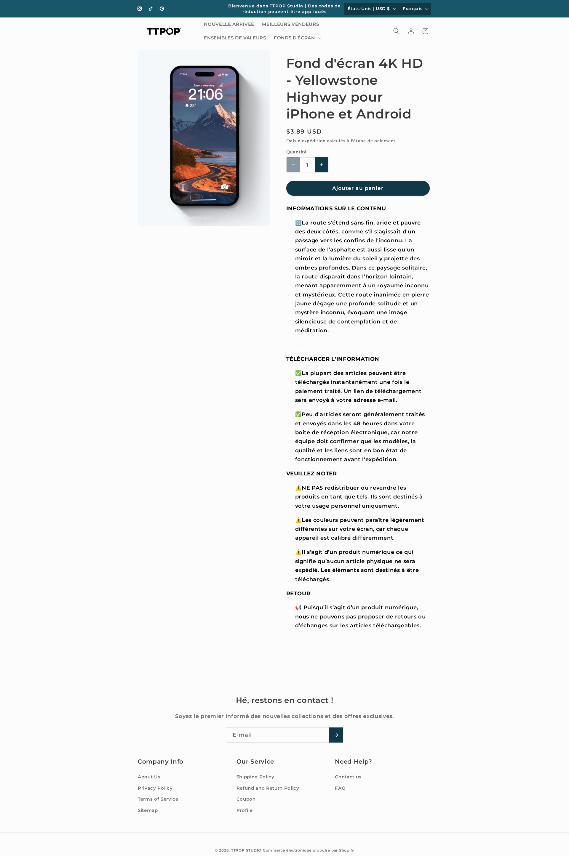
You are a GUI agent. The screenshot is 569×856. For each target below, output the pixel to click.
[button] (297, 38)
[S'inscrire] (336, 735)
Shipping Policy (255, 777)
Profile (244, 810)
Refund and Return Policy (267, 788)
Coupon (246, 799)
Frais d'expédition (306, 140)
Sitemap (148, 810)
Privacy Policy (155, 788)
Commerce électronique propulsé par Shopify (308, 850)
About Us (149, 777)
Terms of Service (158, 799)
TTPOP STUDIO (246, 850)
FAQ (340, 788)
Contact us (348, 777)
